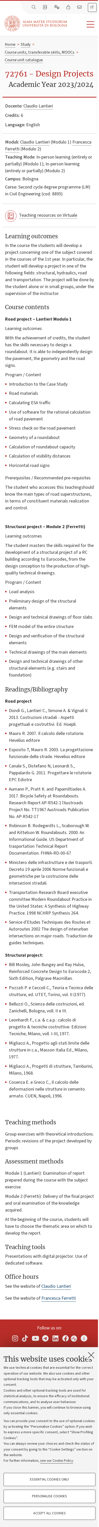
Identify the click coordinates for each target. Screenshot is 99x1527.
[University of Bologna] (36, 23)
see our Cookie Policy (56, 1460)
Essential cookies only (49, 1479)
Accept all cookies (49, 1513)
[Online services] (57, 7)
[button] (83, 24)
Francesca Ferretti (58, 1298)
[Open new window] (15, 1338)
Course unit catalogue (24, 60)
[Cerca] (34, 7)
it (92, 7)
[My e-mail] (80, 7)
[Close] (91, 1355)
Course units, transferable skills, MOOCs (39, 52)
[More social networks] (84, 1338)
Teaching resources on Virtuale (48, 215)
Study (25, 44)
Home (10, 44)
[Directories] (45, 7)
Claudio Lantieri (38, 106)
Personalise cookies (49, 1496)
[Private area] (68, 7)
